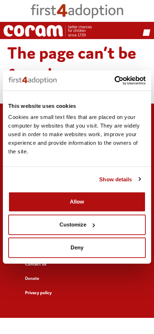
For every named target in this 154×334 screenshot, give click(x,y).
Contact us (36, 264)
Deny (77, 247)
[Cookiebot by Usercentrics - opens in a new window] (114, 80)
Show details (115, 179)
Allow (77, 202)
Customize (72, 224)
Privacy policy (38, 292)
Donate (32, 278)
